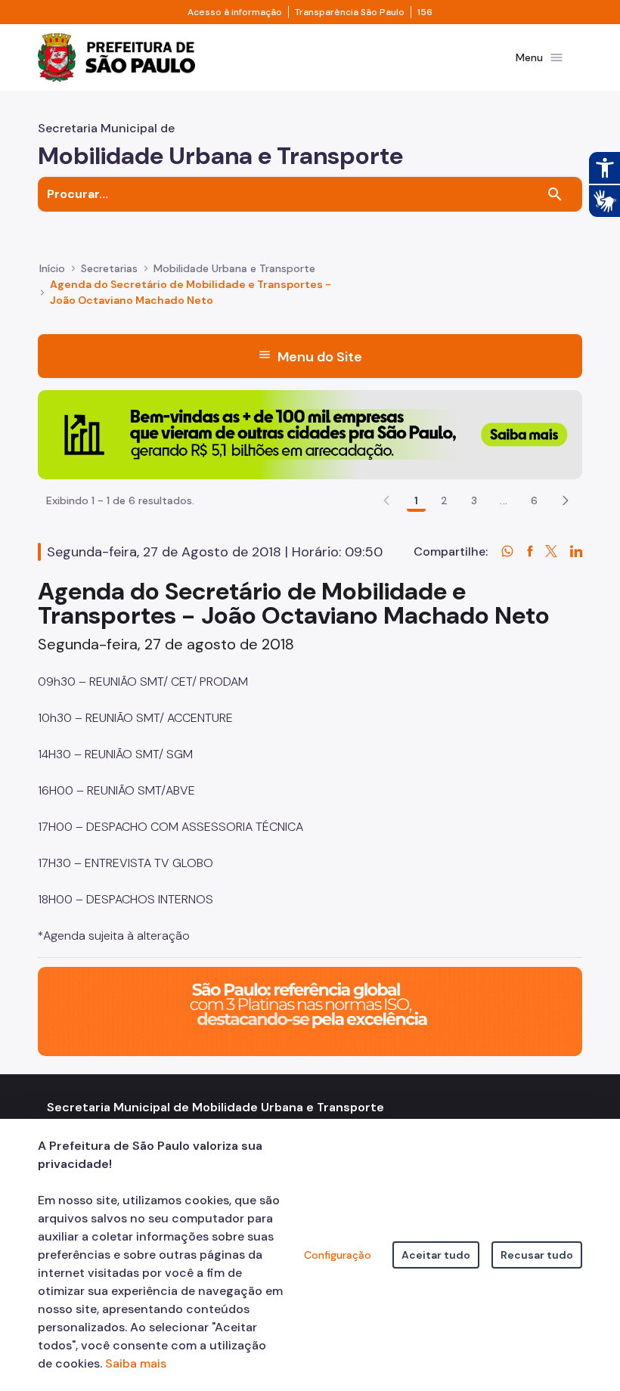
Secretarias (109, 268)
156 (424, 12)
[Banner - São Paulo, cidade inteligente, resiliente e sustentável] (310, 1010)
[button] (565, 500)
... (503, 500)
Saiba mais (135, 1363)
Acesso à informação (235, 12)
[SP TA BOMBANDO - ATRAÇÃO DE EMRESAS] (310, 433)
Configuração (337, 1255)
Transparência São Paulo (350, 12)
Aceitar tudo (435, 1255)
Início (52, 268)
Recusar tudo (537, 1255)
